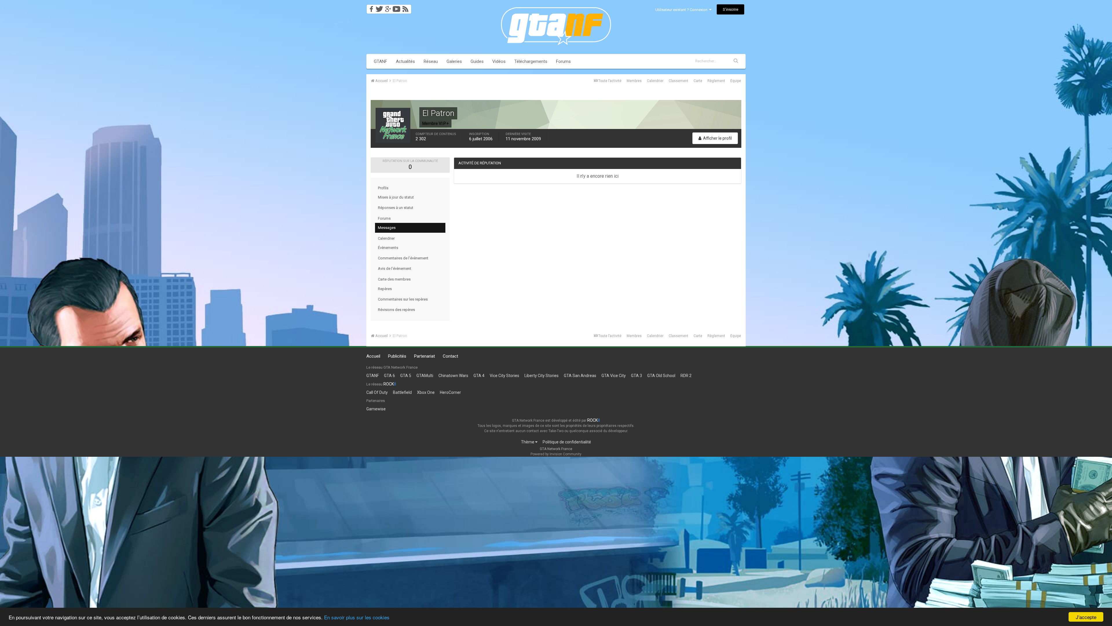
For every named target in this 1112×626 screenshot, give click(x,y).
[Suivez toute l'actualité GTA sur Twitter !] (379, 7)
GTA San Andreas (580, 375)
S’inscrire (730, 9)
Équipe (735, 81)
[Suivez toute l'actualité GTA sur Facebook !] (370, 7)
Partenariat (424, 356)
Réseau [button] (431, 61)
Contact (450, 356)
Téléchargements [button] (530, 61)
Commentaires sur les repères (403, 299)
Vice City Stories (504, 375)
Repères (385, 289)
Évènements (388, 247)
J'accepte (1086, 616)
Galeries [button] (454, 61)
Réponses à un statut (395, 207)
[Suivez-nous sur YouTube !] (396, 7)
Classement (678, 81)
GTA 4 (478, 375)
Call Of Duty (377, 392)
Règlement (716, 81)
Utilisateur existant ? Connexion (682, 10)
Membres (634, 81)
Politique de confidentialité (567, 442)
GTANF (380, 61)
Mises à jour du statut (396, 197)
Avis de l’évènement (394, 268)
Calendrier (655, 81)
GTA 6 (389, 375)
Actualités (405, 61)
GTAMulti (424, 375)
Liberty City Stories (541, 375)
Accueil (373, 356)
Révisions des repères (396, 309)
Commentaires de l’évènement (403, 258)
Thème (528, 442)
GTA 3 (636, 375)
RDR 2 (686, 375)
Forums (563, 61)
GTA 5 (405, 375)
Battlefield (402, 392)
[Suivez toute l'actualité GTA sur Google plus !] (388, 7)
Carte (698, 81)
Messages (387, 227)
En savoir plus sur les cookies (356, 617)
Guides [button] (477, 61)
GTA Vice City (613, 375)
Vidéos (499, 61)
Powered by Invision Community (556, 454)
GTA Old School (661, 375)
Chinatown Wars (453, 375)
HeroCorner (450, 392)
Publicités (397, 356)
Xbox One (426, 392)
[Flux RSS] (406, 7)
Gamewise (376, 409)
